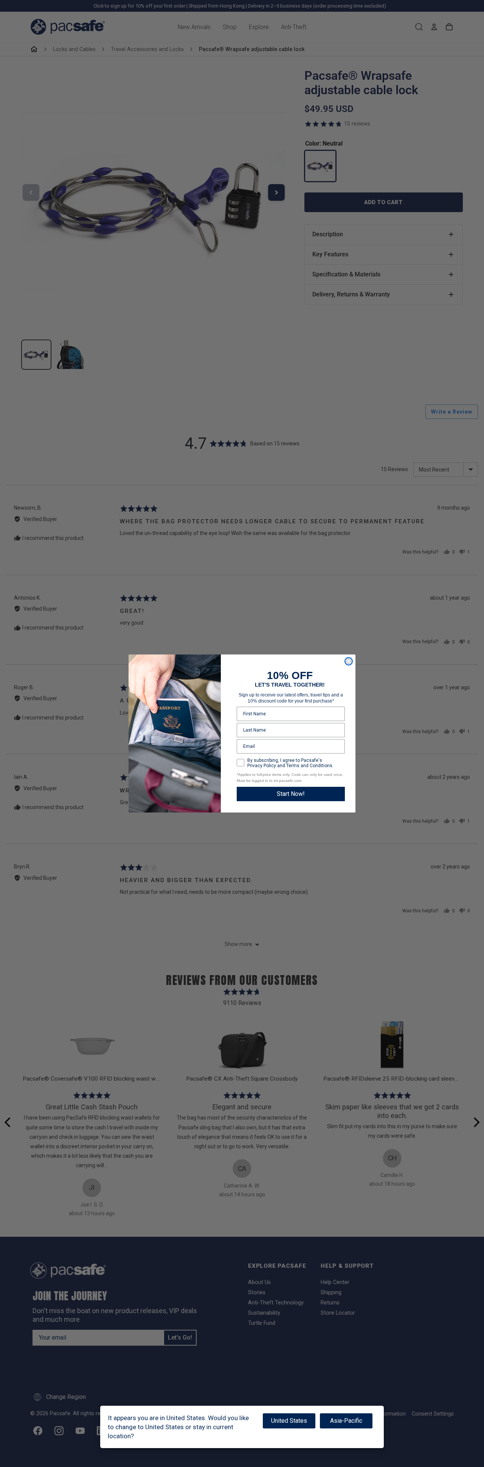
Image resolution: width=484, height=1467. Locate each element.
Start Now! (291, 793)
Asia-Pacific (346, 1420)
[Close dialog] (348, 661)
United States (289, 1420)
